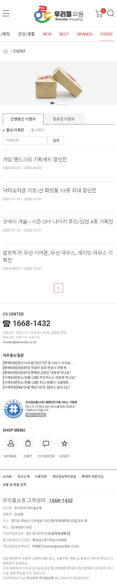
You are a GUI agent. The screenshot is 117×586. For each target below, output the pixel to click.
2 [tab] (65, 103)
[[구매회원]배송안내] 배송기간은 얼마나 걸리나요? (36, 387)
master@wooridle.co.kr (19, 342)
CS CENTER (13, 314)
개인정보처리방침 (64, 477)
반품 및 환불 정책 (14, 485)
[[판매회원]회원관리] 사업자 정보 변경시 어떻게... (36, 368)
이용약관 (41, 477)
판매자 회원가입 (92, 477)
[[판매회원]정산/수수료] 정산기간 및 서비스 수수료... (38, 363)
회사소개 (23, 477)
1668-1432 (31, 323)
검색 (110, 13)
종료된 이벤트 (64, 119)
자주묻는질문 (13, 355)
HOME (7, 477)
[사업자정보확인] (59, 534)
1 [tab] (55, 103)
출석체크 (37, 130)
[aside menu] (6, 13)
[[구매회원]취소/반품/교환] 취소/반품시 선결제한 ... (37, 382)
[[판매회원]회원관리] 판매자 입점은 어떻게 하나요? (36, 373)
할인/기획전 (15, 130)
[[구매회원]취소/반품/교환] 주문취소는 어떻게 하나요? (39, 378)
